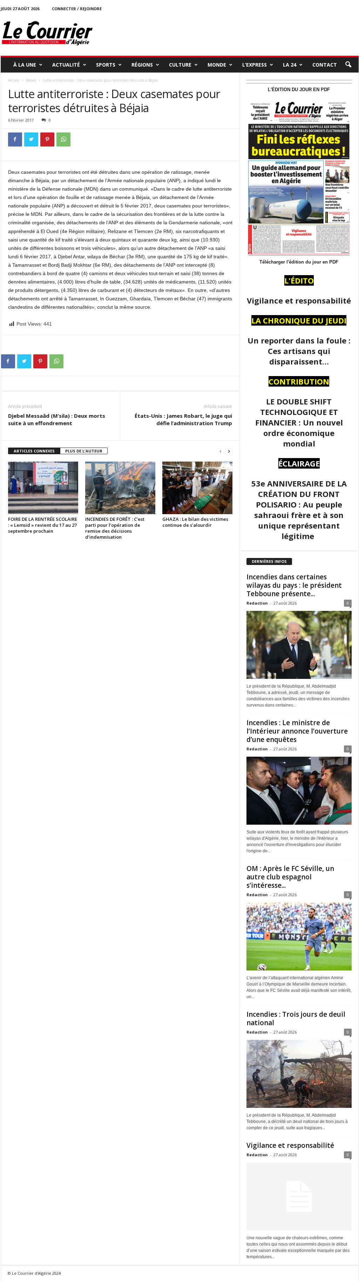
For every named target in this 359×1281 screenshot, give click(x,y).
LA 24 (289, 64)
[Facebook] (15, 139)
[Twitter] (31, 139)
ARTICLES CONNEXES (34, 451)
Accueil (13, 80)
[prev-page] (220, 451)
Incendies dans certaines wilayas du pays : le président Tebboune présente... (294, 585)
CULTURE (180, 64)
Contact (324, 64)
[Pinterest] (47, 139)
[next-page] (228, 451)
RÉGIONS (142, 64)
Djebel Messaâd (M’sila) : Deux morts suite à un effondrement (56, 419)
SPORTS (105, 64)
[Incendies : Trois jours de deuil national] (299, 1074)
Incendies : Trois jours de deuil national (295, 1018)
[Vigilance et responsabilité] (299, 1197)
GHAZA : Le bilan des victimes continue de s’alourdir (195, 522)
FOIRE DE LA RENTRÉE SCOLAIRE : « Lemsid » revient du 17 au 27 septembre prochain (42, 525)
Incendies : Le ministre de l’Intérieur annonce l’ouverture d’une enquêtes (297, 731)
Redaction (257, 603)
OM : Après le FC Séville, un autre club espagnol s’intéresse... (290, 877)
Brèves (31, 80)
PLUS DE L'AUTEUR (83, 451)
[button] (348, 65)
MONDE (217, 64)
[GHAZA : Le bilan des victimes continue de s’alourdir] (197, 488)
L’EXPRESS (254, 64)
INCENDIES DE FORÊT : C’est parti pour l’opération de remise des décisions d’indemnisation (114, 528)
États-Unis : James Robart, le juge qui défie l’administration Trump (183, 419)
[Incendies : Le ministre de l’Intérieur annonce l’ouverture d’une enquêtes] (299, 791)
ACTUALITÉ (66, 64)
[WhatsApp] (63, 139)
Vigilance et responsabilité (290, 1145)
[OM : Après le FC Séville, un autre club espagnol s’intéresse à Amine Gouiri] (299, 936)
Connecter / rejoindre (77, 8)
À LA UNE (24, 64)
